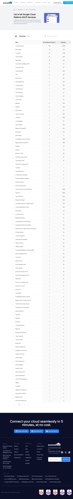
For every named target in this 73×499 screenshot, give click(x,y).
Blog (26, 449)
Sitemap (27, 463)
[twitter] (66, 452)
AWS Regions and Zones (28, 482)
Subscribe (65, 459)
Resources (20, 9)
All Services (33, 9)
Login (49, 2)
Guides (27, 452)
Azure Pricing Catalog (41, 482)
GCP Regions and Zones (23, 476)
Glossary (27, 454)
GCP (27, 9)
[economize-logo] (7, 2)
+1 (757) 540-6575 (54, 453)
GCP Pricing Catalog (9, 476)
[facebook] (62, 452)
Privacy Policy (40, 454)
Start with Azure (53, 431)
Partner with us (40, 446)
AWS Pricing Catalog (24, 479)
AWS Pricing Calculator (37, 479)
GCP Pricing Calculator (37, 476)
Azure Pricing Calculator (55, 482)
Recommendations (18, 454)
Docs (26, 446)
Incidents (16, 449)
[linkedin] (69, 452)
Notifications (17, 457)
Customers (39, 449)
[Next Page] (28, 405)
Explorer (16, 452)
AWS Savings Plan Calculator (52, 479)
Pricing (44, 2)
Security (27, 460)
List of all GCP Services (51, 476)
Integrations (28, 457)
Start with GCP (38, 431)
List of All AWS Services (10, 479)
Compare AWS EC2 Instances (11, 482)
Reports (16, 446)
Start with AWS (23, 431)
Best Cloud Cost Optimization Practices (7, 457)
